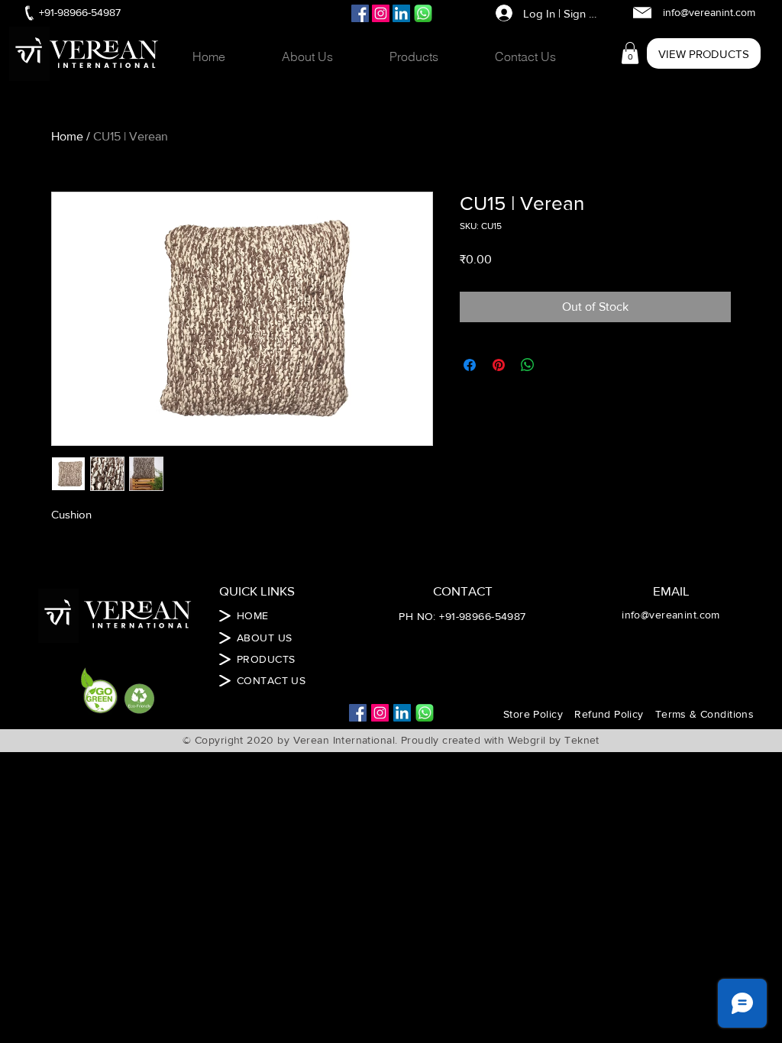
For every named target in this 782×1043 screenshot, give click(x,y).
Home (67, 136)
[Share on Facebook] (469, 365)
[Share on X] (557, 365)
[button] (430, 56)
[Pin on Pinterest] (499, 365)
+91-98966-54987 (482, 616)
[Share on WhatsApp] (528, 365)
